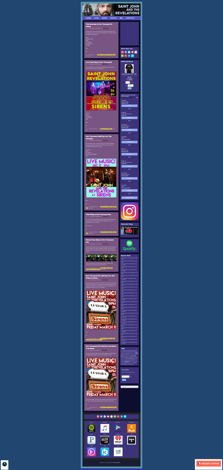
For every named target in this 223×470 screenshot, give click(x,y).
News (90, 54)
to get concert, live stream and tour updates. (128, 96)
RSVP (129, 108)
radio (133, 360)
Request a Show (129, 197)
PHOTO (113, 18)
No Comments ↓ (106, 28)
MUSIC (104, 18)
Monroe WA (126, 356)
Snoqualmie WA (134, 361)
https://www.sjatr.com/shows (99, 264)
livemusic (123, 355)
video (122, 364)
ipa (130, 353)
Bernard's (128, 350)
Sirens (114, 54)
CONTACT (130, 18)
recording (135, 360)
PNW (132, 358)
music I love (133, 356)
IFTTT (124, 353)
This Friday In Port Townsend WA (98, 214)
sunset (126, 362)
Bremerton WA (133, 351)
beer (124, 351)
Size (126, 85)
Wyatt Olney (131, 364)
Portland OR (123, 360)
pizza (114, 338)
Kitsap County (133, 353)
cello (130, 352)
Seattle (127, 361)
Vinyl (124, 364)
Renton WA (122, 361)
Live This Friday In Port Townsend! (99, 62)
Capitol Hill (123, 352)
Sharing (93, 206)
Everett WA (133, 352)
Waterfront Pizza (99, 339)
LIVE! (96, 18)
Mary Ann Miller (102, 54)
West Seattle (127, 364)
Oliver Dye (110, 338)
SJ (101, 64)
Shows (93, 54)
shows (130, 361)
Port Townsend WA (109, 54)
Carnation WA (127, 352)
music (129, 356)
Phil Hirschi (128, 358)
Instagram (127, 353)
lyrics (126, 355)
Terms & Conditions (116, 462)
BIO (121, 18)
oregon (126, 357)
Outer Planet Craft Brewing (133, 357)
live (98, 54)
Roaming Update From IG (125, 258)
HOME (88, 18)
